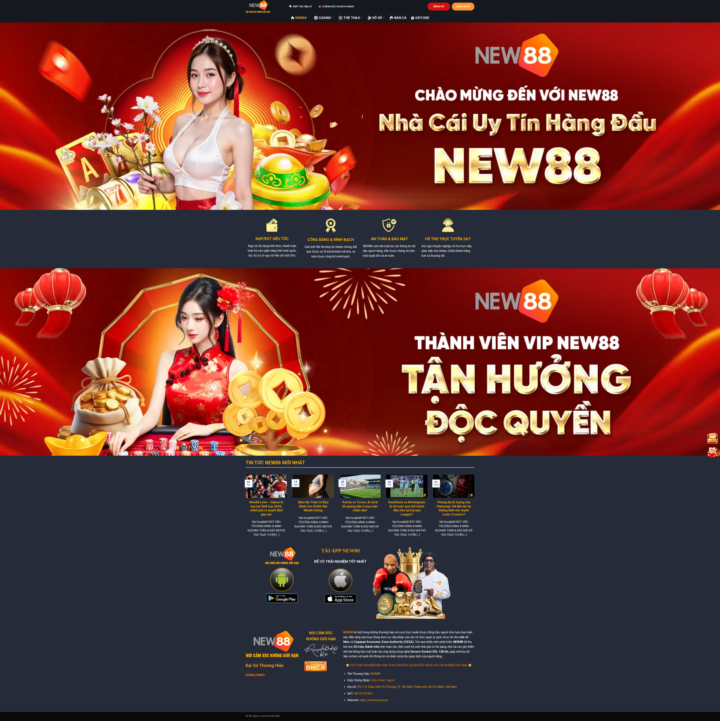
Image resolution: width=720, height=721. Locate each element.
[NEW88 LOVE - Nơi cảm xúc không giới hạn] (264, 6)
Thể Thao (351, 18)
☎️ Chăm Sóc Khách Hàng (336, 6)
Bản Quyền (410, 665)
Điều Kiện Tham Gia (388, 665)
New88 (300, 18)
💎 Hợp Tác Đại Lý (300, 6)
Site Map (461, 665)
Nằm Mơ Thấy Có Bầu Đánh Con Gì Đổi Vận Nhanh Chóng (313, 506)
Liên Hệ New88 (443, 665)
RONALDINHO (255, 675)
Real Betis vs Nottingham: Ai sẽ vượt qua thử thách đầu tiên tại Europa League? (407, 508)
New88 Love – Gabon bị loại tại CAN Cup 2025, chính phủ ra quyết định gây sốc (266, 508)
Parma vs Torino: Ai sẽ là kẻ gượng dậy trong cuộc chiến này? (360, 506)
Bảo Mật (424, 665)
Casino (325, 18)
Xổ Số (377, 18)
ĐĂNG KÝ (438, 6)
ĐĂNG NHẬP (463, 6)
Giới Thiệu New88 (361, 665)
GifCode (422, 18)
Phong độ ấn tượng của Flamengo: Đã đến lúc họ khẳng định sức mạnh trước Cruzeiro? (454, 508)
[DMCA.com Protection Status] (315, 666)
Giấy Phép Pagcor (383, 680)
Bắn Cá (400, 18)
